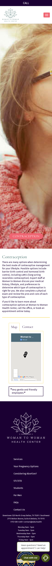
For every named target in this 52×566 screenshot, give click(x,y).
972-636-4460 (17, 522)
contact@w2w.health (33, 522)
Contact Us (19, 509)
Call (26, 3)
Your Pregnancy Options (26, 466)
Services (18, 459)
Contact (27, 327)
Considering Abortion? (25, 473)
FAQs (16, 502)
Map (14, 327)
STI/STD (18, 480)
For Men (18, 495)
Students (18, 488)
